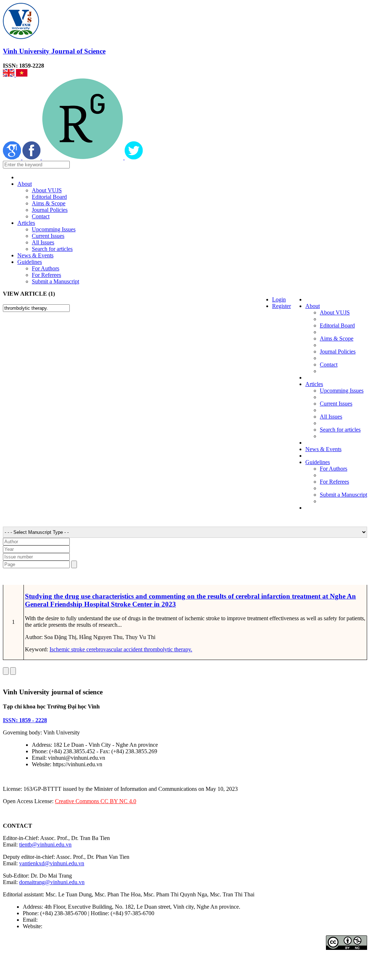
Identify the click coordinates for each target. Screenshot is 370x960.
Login (279, 299)
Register (281, 306)
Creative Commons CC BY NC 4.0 (95, 801)
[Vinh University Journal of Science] (21, 37)
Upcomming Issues (54, 229)
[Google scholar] (12, 157)
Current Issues (48, 236)
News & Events (35, 255)
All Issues (43, 242)
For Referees (46, 275)
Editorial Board (49, 197)
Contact (41, 216)
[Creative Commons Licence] (346, 948)
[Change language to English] (9, 75)
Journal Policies (50, 210)
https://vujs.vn (60, 926)
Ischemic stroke (67, 649)
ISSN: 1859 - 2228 (25, 720)
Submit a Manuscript (55, 281)
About (24, 184)
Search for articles (52, 249)
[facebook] (32, 157)
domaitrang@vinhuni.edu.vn (52, 882)
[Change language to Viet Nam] (21, 75)
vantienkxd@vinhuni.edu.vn (51, 863)
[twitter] (134, 157)
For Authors (45, 268)
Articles (26, 223)
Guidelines (29, 262)
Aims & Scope (48, 203)
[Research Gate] (83, 157)
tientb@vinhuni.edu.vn (45, 844)
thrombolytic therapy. (167, 649)
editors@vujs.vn (57, 920)
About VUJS (47, 190)
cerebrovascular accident (113, 649)
